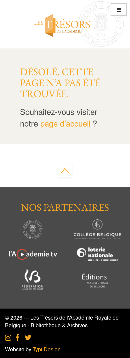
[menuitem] (8, 338)
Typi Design (47, 349)
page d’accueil (65, 123)
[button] (119, 9)
